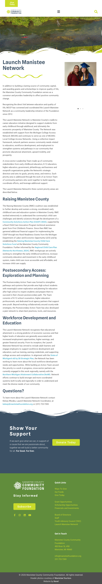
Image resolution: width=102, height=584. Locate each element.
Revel (56, 581)
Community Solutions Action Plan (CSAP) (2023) (25, 222)
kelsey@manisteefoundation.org (18, 404)
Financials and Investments (67, 508)
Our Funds (59, 492)
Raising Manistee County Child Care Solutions (79, 92)
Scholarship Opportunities (66, 505)
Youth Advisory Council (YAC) (68, 521)
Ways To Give (61, 489)
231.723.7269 (60, 559)
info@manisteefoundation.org (68, 556)
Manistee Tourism (63, 578)
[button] (58, 11)
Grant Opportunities (63, 502)
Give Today (59, 495)
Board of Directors (63, 515)
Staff (57, 518)
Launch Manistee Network (66, 524)
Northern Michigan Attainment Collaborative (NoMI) (26, 374)
